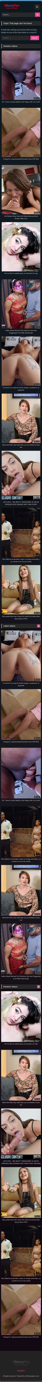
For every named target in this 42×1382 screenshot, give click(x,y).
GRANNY (21, 1371)
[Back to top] (35, 1375)
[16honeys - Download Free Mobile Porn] (17, 6)
